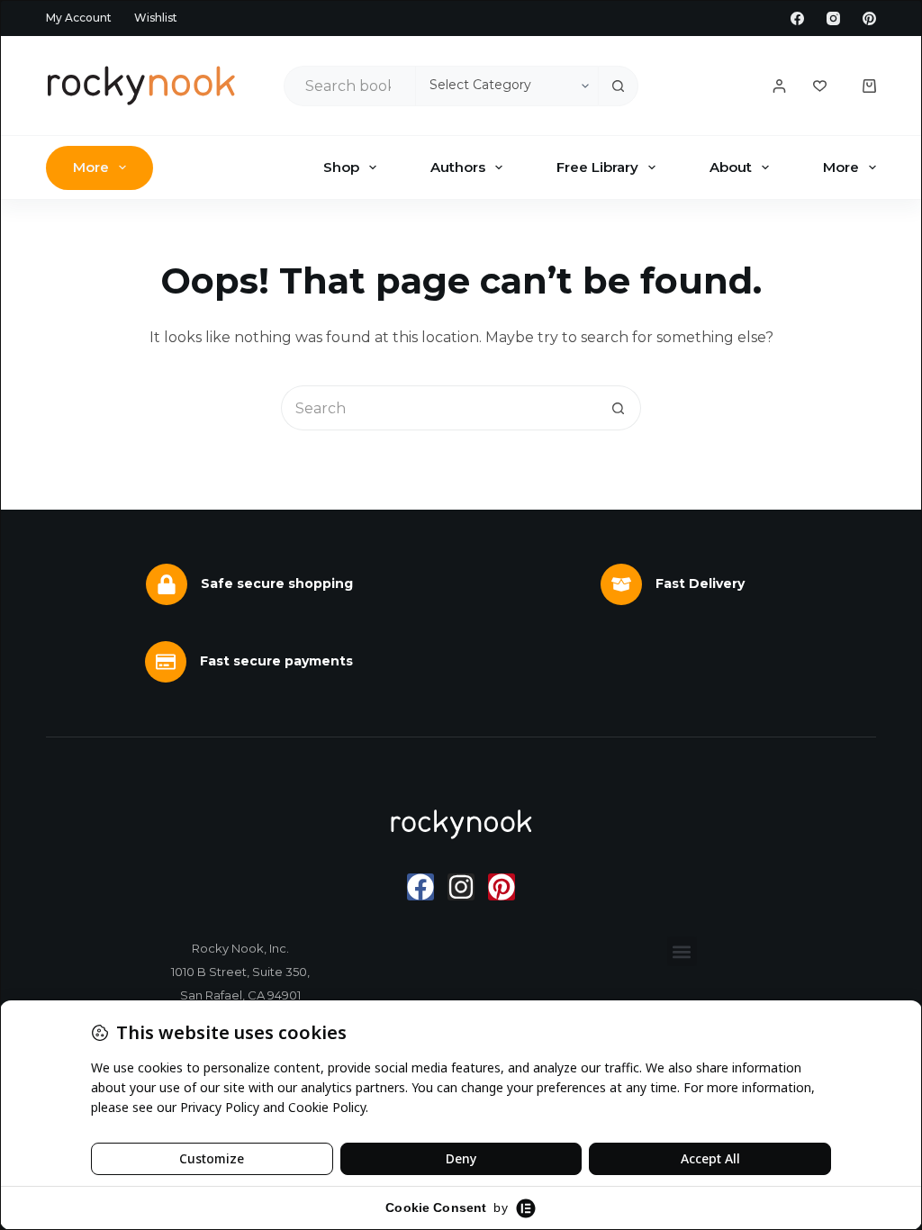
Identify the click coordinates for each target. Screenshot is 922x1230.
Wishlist (155, 17)
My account (79, 17)
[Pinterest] (869, 18)
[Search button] (618, 86)
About (731, 167)
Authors (457, 167)
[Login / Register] (779, 86)
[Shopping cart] (869, 86)
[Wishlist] (820, 86)
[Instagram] (833, 18)
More (91, 167)
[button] (682, 951)
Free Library (597, 167)
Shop (341, 167)
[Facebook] (797, 18)
